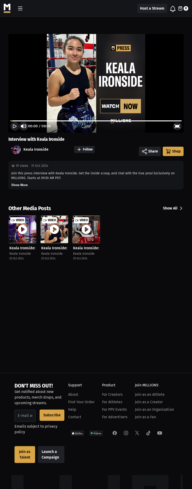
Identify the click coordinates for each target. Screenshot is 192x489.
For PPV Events (114, 409)
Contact (74, 417)
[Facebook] (114, 433)
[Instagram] (126, 433)
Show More (19, 185)
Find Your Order (81, 402)
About (73, 394)
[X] (137, 433)
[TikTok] (148, 433)
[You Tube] (159, 433)
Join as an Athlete (150, 394)
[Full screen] (177, 126)
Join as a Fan (145, 417)
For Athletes (112, 402)
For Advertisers (114, 417)
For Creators (112, 394)
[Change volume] (23, 126)
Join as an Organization (154, 409)
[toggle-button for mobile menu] (20, 8)
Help (72, 409)
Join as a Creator (149, 402)
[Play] (14, 126)
